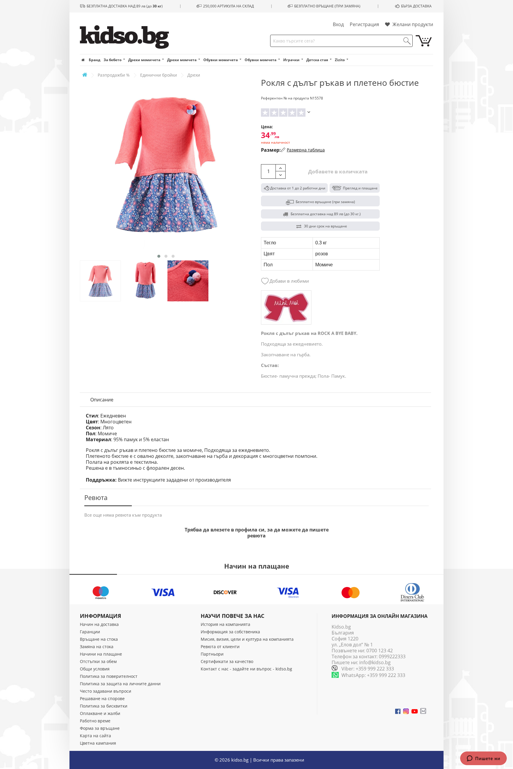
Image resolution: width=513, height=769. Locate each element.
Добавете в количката (337, 171)
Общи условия (95, 669)
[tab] (102, 399)
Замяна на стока (96, 646)
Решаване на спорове (102, 698)
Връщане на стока (99, 639)
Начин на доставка (99, 624)
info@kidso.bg (375, 662)
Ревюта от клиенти (220, 646)
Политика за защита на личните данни (120, 683)
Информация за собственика (230, 631)
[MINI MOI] (286, 307)
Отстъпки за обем (98, 661)
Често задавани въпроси (105, 691)
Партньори (212, 654)
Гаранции (90, 631)
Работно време (95, 721)
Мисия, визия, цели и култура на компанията (247, 639)
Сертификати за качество (227, 661)
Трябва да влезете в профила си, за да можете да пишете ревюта (257, 532)
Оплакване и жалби (100, 713)
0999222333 (392, 656)
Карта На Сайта (95, 735)
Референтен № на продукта (285, 98)
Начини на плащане (101, 654)
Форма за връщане (100, 728)
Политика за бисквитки (103, 706)
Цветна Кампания (98, 743)
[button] (158, 256)
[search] (407, 41)
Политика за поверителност (108, 676)
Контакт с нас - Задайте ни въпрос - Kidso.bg (246, 669)
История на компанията (225, 624)
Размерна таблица (306, 150)
